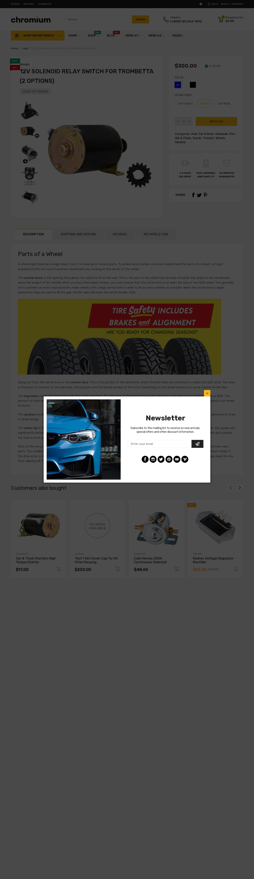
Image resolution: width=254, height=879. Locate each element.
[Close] (207, 393)
